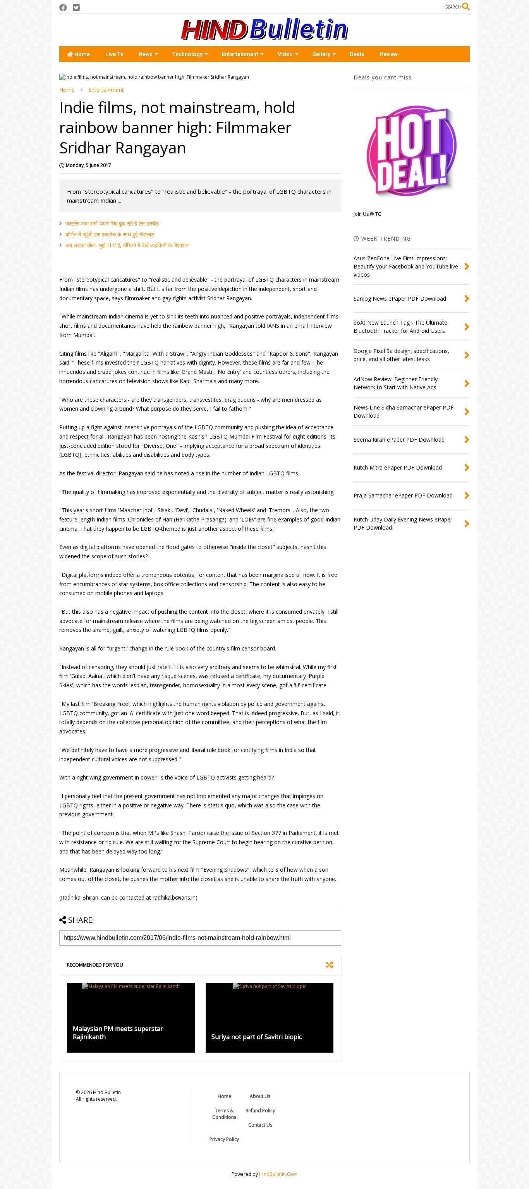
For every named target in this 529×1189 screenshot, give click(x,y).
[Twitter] (76, 7)
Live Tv (114, 54)
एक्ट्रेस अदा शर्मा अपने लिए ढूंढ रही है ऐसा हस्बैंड (112, 223)
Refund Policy (260, 1110)
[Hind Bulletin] (264, 36)
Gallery (321, 54)
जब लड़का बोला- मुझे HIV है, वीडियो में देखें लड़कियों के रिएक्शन (127, 245)
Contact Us (260, 1125)
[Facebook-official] (63, 7)
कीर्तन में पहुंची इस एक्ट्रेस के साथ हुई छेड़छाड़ (110, 234)
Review (389, 54)
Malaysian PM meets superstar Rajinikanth (118, 1032)
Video (285, 54)
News (146, 54)
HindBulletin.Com (278, 1174)
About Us (260, 1096)
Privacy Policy (224, 1139)
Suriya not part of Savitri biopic (256, 1036)
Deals (357, 54)
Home (81, 54)
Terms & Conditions (224, 1113)
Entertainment (240, 54)
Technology (187, 54)
